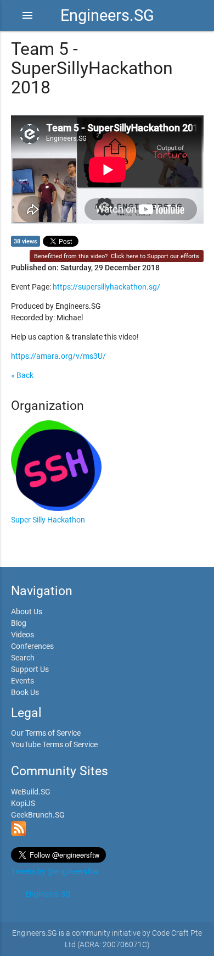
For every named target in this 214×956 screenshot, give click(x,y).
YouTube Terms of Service (54, 744)
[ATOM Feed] (18, 833)
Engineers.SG (107, 15)
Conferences (32, 646)
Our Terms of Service (46, 733)
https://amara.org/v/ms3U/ (58, 356)
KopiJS (23, 803)
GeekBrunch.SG (38, 814)
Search (23, 657)
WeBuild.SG (30, 791)
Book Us (25, 692)
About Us (26, 611)
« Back (22, 375)
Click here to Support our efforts (155, 256)
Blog (18, 623)
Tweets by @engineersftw (55, 871)
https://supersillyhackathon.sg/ (106, 286)
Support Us (30, 669)
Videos (22, 634)
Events (22, 680)
